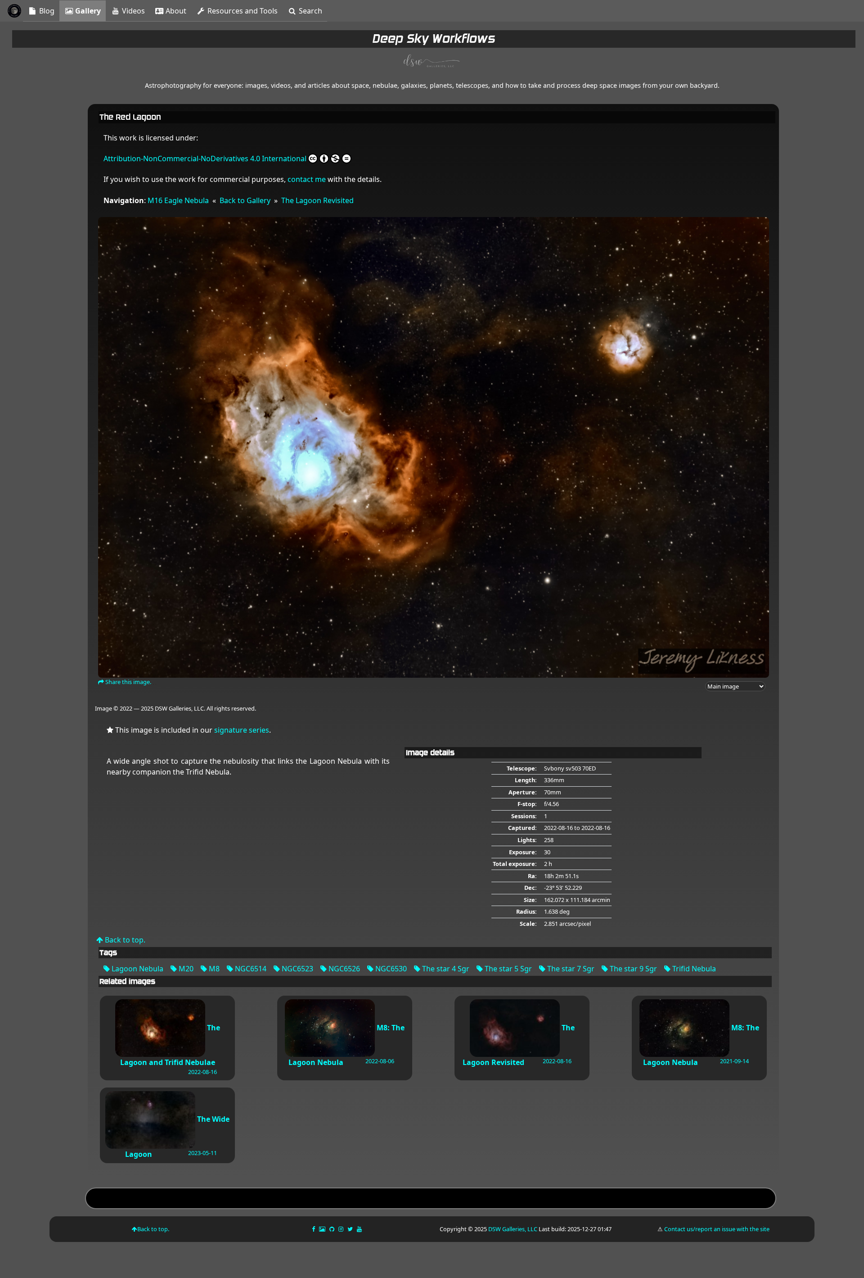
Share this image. (127, 682)
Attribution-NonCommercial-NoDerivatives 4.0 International (205, 158)
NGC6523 (296, 969)
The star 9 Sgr (632, 969)
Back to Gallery (245, 200)
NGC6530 (390, 969)
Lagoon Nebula (136, 969)
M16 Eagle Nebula (178, 200)
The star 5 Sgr (507, 969)
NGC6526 (343, 969)
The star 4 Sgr (444, 969)
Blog (45, 11)
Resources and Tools (242, 11)
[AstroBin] (323, 1229)
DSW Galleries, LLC (512, 1229)
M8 (213, 969)
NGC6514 (249, 969)
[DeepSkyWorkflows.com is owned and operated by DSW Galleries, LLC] (432, 62)
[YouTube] (360, 1229)
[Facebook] (314, 1229)
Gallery (87, 11)
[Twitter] (350, 1229)
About (175, 11)
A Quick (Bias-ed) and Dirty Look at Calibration (430, 1199)
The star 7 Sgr (569, 969)
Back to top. (124, 940)
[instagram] (341, 1229)
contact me (307, 179)
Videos (132, 11)
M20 (185, 969)
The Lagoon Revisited (317, 200)
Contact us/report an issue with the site (717, 1229)
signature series (241, 730)
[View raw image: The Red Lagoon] (433, 447)
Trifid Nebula (693, 969)
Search (309, 11)
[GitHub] (332, 1229)
